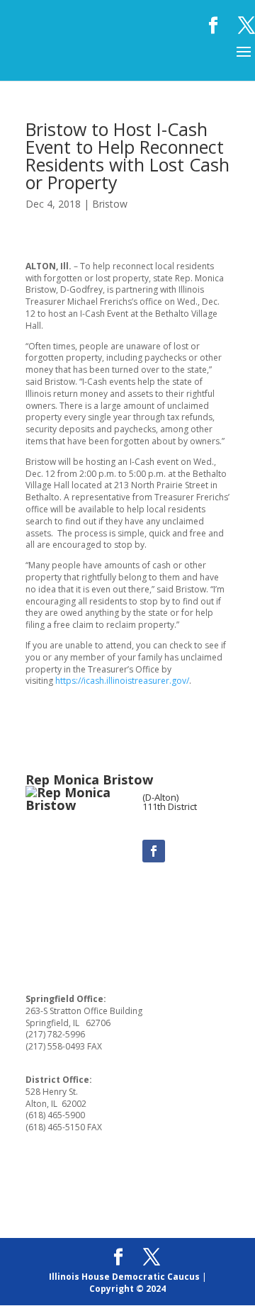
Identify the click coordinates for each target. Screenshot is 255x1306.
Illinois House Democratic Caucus (124, 1277)
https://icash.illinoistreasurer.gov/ (122, 681)
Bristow (110, 203)
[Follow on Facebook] (153, 851)
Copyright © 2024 (127, 1289)
